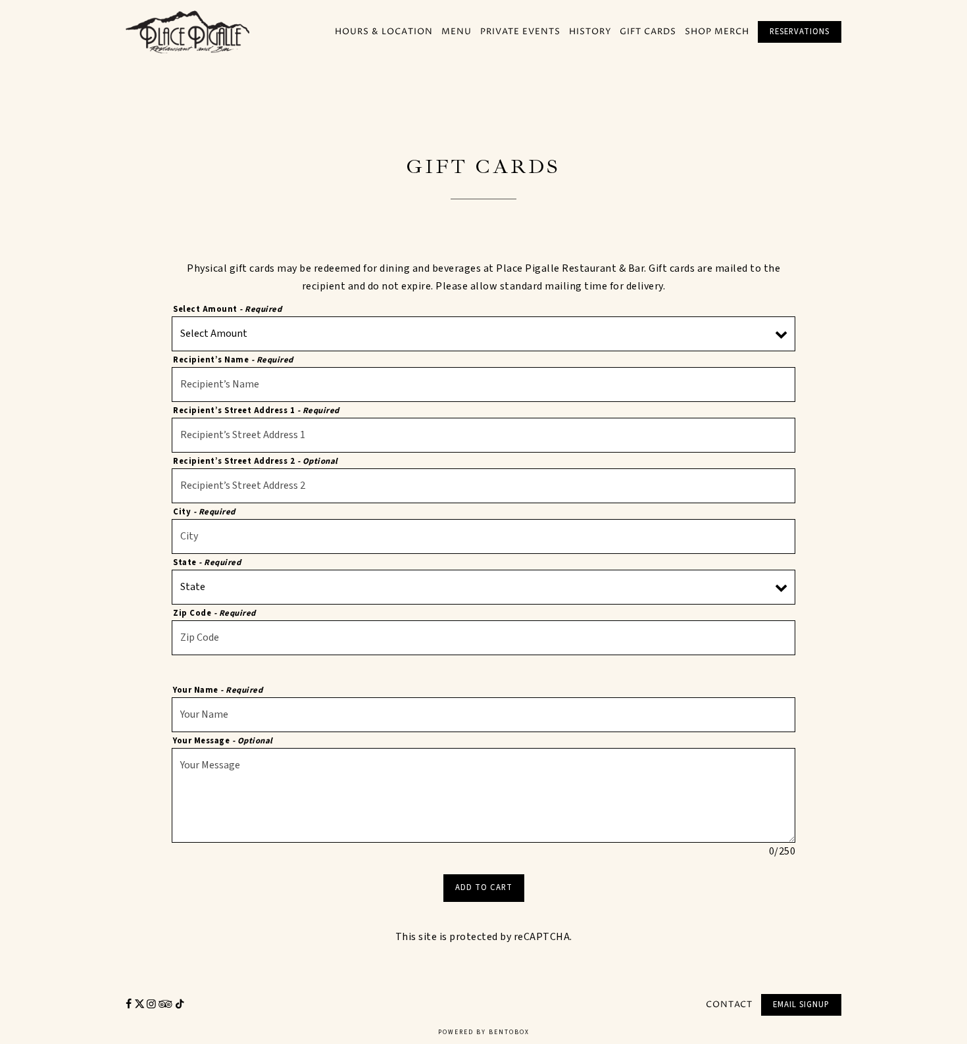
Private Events (520, 31)
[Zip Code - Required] (483, 637)
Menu (456, 31)
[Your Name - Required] (483, 714)
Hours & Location (384, 31)
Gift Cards (648, 31)
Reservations (800, 31)
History (590, 31)
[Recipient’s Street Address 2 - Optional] (483, 485)
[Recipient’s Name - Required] (483, 384)
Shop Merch (717, 31)
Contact (729, 1004)
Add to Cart (483, 887)
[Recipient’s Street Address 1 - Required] (483, 435)
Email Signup (801, 1004)
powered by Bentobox (483, 1035)
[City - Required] (483, 536)
